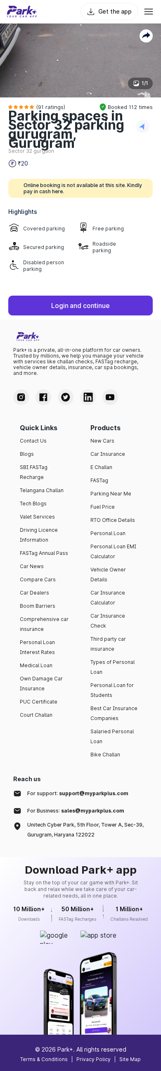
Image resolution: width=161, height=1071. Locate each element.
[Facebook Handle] (43, 397)
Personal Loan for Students (112, 690)
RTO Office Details (112, 520)
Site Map (130, 1059)
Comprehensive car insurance (44, 624)
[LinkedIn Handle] (88, 397)
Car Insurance (107, 454)
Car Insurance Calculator (107, 598)
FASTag (99, 480)
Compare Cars (38, 579)
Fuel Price (102, 507)
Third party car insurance (108, 644)
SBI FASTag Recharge (33, 472)
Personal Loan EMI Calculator (113, 551)
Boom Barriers (37, 606)
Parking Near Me (110, 493)
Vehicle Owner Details (108, 574)
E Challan (101, 467)
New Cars (102, 441)
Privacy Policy (93, 1059)
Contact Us (33, 441)
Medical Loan (36, 665)
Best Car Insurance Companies (113, 713)
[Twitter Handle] (65, 397)
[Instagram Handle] (21, 397)
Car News (32, 566)
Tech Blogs (33, 503)
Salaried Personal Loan (112, 736)
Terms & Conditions (44, 1059)
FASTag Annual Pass (44, 553)
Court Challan (36, 715)
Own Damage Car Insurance (41, 683)
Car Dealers (34, 593)
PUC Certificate (38, 702)
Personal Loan (107, 533)
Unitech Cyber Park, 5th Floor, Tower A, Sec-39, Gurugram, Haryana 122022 (85, 830)
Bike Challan (105, 754)
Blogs (27, 454)
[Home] (22, 11)
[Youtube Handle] (110, 397)
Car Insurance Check (107, 621)
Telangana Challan (42, 490)
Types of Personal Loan (112, 667)
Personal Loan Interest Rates (37, 647)
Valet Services (37, 517)
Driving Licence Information (39, 535)
